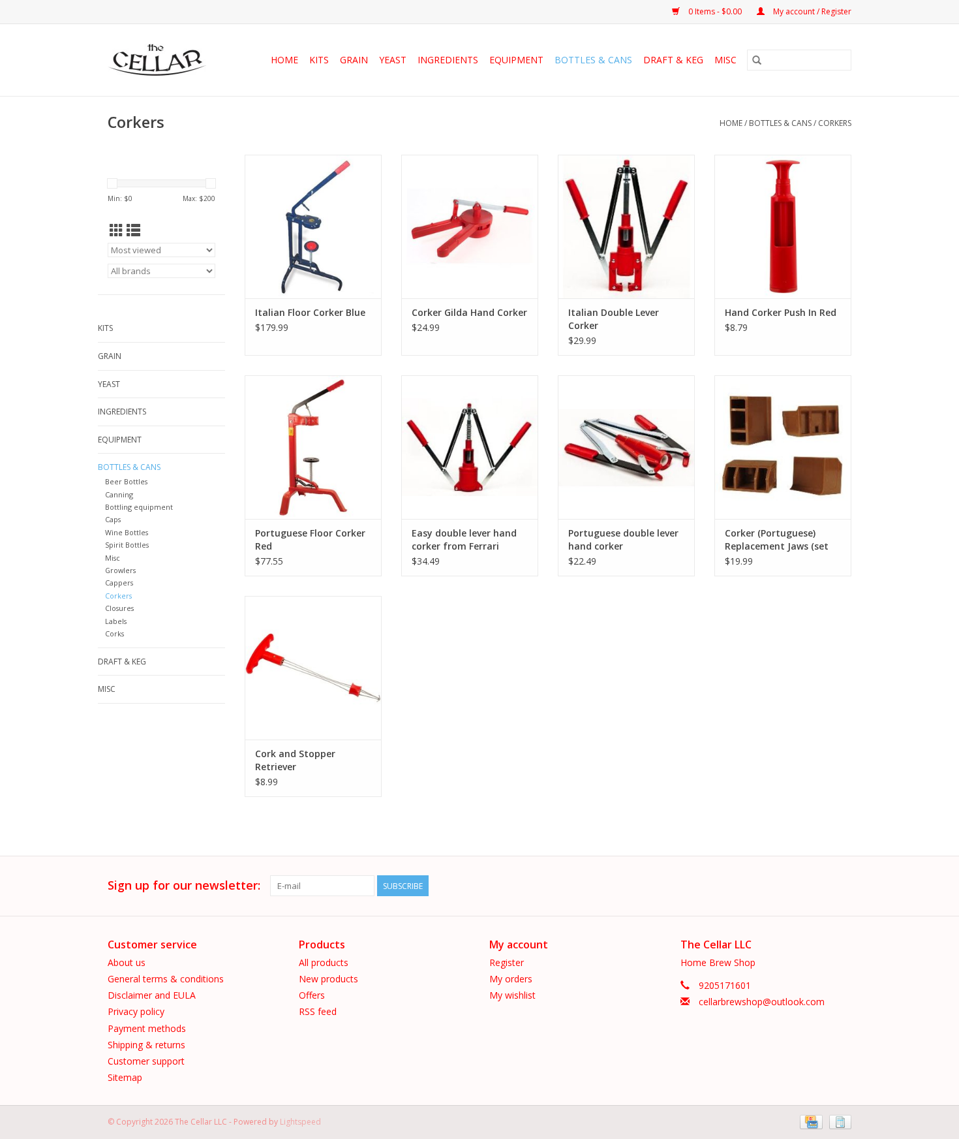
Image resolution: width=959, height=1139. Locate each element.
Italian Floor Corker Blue (310, 312)
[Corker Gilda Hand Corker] (469, 226)
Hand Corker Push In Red (780, 312)
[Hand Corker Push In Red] (782, 226)
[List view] (133, 230)
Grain (354, 60)
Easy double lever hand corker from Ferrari (464, 539)
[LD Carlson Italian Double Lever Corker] (626, 226)
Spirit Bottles (127, 545)
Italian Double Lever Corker (613, 319)
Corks (114, 633)
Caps (113, 519)
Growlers (120, 570)
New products (328, 979)
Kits (319, 60)
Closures (119, 608)
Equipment (516, 60)
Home (284, 60)
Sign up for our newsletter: (184, 885)
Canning (119, 494)
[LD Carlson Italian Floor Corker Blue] (313, 226)
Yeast (392, 60)
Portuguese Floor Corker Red (310, 539)
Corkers (834, 123)
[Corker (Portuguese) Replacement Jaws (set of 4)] (782, 447)
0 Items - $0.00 (715, 11)
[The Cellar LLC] (161, 60)
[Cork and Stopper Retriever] (313, 668)
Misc (725, 60)
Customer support (146, 1061)
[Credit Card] (809, 1121)
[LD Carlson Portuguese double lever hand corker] (626, 447)
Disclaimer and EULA (152, 995)
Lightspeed (300, 1121)
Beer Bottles (126, 481)
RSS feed (318, 1011)
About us (126, 962)
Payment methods (147, 1028)
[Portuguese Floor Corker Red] (313, 447)
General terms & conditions (166, 979)
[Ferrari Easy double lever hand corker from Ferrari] (469, 447)
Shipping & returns (146, 1044)
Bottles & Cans (593, 60)
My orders (510, 979)
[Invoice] (838, 1121)
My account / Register (811, 11)
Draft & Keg (673, 60)
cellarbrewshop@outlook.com (762, 1001)
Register (506, 962)
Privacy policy (136, 1011)
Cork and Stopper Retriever (295, 760)
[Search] (757, 60)
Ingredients (448, 60)
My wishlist (512, 995)
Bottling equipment (139, 507)
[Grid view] (116, 230)
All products (323, 962)
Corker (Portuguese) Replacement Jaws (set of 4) (777, 540)
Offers (312, 995)
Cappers (119, 582)
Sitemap (125, 1077)
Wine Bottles (126, 532)
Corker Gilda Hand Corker (469, 312)
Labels (116, 621)
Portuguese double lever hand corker (623, 539)
